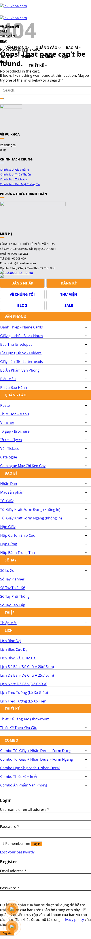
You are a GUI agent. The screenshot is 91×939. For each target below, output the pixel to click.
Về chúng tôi (8, 145)
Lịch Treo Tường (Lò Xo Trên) (23, 701)
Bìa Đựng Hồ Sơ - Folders (21, 353)
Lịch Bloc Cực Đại (14, 649)
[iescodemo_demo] (16, 272)
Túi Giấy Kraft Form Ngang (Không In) (31, 518)
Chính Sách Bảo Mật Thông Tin (20, 184)
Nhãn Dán (8, 483)
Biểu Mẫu (8, 378)
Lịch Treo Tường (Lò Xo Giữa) (24, 692)
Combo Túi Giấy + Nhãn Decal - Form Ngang (36, 759)
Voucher (7, 422)
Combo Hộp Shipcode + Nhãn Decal (30, 767)
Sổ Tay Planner (12, 579)
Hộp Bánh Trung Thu (17, 552)
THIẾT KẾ (37, 65)
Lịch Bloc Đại (10, 640)
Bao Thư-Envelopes (16, 344)
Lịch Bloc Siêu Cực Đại (18, 658)
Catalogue (8, 457)
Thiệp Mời (8, 622)
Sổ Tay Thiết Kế (12, 587)
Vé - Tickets (9, 448)
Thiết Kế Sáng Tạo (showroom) (25, 719)
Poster (5, 405)
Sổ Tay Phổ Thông (15, 596)
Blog (3, 150)
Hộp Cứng (8, 544)
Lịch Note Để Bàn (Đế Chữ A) (23, 683)
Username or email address (24, 809)
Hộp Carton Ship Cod (17, 535)
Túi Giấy (6, 500)
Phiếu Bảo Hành (13, 387)
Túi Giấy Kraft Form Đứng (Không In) (30, 509)
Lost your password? (17, 852)
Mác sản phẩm (12, 492)
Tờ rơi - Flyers (11, 439)
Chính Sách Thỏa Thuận (15, 174)
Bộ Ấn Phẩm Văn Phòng (20, 370)
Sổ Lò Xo (7, 570)
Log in (36, 843)
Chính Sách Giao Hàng (14, 170)
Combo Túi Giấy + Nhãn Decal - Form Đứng (35, 750)
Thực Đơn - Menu (14, 414)
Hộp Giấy (7, 526)
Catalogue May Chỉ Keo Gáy (23, 465)
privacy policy (72, 919)
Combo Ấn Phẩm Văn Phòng (23, 785)
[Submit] (2, 98)
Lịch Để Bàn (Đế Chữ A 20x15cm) (27, 666)
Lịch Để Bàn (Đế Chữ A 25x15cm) (27, 675)
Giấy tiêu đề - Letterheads (21, 361)
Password (9, 826)
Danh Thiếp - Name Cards (21, 327)
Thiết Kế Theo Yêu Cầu (18, 727)
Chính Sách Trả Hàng (13, 179)
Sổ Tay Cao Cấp (12, 605)
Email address (13, 870)
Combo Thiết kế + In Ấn (19, 776)
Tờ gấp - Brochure (15, 431)
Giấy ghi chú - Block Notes (21, 335)
